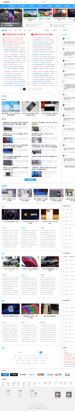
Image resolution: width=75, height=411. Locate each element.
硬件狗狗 (59, 5)
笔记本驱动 (41, 358)
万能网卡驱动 (22, 360)
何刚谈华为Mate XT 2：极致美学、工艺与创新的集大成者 (11, 234)
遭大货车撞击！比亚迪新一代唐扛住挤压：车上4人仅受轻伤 (43, 41)
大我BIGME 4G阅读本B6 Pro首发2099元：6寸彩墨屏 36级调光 (15, 81)
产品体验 (22, 5)
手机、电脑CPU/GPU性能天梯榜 (35, 24)
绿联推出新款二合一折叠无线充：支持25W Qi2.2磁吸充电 (43, 68)
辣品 (2, 383)
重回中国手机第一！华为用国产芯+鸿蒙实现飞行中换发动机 (11, 239)
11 (51, 142)
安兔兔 (24, 383)
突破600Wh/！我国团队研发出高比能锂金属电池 (47, 279)
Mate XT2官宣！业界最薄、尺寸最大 (10, 221)
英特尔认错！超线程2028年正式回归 (10, 316)
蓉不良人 (66, 71)
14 (51, 165)
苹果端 (21, 1)
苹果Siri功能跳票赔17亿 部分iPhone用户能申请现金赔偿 (43, 39)
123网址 (29, 382)
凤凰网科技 (3, 382)
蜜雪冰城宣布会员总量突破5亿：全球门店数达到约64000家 (43, 77)
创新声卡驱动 (35, 363)
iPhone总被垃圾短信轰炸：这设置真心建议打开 (47, 230)
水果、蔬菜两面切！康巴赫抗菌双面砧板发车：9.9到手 (43, 75)
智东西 (29, 383)
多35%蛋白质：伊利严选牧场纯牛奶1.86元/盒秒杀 (13, 75)
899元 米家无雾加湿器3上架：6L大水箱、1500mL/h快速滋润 (31, 337)
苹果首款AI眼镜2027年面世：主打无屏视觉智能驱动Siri (43, 60)
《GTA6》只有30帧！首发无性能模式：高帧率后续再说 (14, 68)
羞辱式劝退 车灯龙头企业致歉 (43, 34)
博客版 (25, 1)
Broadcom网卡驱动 (42, 360)
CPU (64, 209)
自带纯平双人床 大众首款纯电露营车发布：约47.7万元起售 (30, 288)
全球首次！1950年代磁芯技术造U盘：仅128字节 (13, 64)
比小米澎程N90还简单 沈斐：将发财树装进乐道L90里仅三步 (30, 285)
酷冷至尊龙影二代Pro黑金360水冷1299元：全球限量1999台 (44, 51)
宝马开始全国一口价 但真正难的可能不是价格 (9, 283)
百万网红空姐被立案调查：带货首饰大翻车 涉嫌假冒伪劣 (43, 47)
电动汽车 (23, 275)
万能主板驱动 (19, 358)
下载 (3, 348)
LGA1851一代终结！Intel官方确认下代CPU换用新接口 (14, 79)
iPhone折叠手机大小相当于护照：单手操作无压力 (29, 245)
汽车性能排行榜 (66, 253)
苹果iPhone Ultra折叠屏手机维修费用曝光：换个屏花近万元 (11, 245)
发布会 (41, 5)
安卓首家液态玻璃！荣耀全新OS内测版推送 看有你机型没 (49, 243)
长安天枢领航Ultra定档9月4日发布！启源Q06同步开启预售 (30, 290)
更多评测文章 (30, 179)
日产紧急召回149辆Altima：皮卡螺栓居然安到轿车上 (48, 288)
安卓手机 (5, 227)
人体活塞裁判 (67, 115)
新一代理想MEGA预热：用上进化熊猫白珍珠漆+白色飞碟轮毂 (31, 294)
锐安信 (18, 385)
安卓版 (17, 1)
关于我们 (8, 393)
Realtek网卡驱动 (35, 360)
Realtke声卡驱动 (42, 363)
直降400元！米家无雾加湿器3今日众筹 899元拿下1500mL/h (30, 332)
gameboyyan (67, 38)
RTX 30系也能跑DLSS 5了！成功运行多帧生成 (12, 73)
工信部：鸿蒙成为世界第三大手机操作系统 (47, 234)
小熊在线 (13, 382)
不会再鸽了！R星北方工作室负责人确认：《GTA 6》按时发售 (44, 85)
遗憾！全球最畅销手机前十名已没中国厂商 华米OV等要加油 (15, 43)
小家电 (23, 322)
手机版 (13, 1)
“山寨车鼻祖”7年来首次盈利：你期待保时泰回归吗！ (10, 290)
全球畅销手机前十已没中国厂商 (15, 34)
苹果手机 (23, 227)
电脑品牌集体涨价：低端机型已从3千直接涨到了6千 (42, 54)
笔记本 (4, 322)
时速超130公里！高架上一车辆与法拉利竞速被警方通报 (14, 85)
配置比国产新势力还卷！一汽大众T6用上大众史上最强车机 (30, 292)
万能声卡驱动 (23, 363)
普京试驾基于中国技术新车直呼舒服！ (8, 288)
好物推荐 (50, 5)
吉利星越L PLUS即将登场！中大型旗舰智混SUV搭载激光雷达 (44, 71)
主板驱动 (14, 358)
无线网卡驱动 (30, 358)
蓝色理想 (50, 382)
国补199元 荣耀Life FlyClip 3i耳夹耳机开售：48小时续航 (49, 328)
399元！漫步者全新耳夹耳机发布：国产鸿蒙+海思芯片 (48, 339)
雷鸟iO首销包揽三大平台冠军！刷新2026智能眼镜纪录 (48, 330)
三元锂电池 (65, 256)
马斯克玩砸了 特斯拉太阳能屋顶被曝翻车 (46, 292)
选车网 (65, 383)
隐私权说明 (8, 394)
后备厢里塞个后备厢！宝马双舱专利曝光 (46, 294)
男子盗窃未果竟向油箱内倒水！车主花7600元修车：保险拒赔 (44, 64)
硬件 (11, 30)
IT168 (55, 383)
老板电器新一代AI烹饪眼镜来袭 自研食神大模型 (47, 337)
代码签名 (29, 385)
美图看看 (8, 383)
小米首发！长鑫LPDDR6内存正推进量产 (11, 24)
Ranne (66, 145)
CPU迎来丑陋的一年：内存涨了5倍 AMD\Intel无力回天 (14, 71)
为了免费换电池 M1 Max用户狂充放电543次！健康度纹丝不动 (12, 334)
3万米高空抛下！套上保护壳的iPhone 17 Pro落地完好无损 (30, 237)
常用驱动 (65, 350)
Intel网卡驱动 (28, 360)
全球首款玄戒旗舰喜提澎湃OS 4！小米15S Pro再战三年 (49, 232)
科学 (20, 30)
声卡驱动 (17, 363)
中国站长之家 (61, 382)
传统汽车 (5, 275)
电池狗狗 (68, 5)
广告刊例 (20, 396)
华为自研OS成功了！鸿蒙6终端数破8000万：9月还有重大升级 (50, 237)
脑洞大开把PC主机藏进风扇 (50, 316)
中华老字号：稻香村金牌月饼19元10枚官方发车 (41, 37)
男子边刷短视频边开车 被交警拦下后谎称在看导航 (42, 81)
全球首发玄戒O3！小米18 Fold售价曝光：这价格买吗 (14, 37)
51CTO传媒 (56, 382)
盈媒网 (24, 385)
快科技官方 (35, 394)
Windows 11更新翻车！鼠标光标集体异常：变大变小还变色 (15, 47)
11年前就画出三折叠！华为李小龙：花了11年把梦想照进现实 (12, 230)
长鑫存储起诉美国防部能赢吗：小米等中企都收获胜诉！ (11, 243)
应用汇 (34, 382)
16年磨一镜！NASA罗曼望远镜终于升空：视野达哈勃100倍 (15, 51)
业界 (29, 30)
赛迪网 (18, 382)
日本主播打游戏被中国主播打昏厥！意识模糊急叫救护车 (43, 43)
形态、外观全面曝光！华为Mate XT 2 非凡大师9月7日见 (11, 232)
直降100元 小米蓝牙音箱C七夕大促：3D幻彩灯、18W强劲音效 (31, 334)
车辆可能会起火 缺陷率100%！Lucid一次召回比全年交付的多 (31, 277)
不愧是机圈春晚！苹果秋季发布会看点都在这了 (28, 232)
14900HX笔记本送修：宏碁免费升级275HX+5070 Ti (13, 77)
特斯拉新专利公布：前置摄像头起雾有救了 (47, 290)
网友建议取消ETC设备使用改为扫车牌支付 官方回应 (10, 294)
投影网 (50, 383)
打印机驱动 (36, 358)
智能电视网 (14, 383)
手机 (15, 30)
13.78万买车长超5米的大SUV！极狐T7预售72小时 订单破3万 (31, 279)
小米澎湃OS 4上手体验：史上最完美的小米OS (47, 241)
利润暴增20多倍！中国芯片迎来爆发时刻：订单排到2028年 (43, 83)
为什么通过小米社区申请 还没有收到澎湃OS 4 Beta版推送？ (49, 245)
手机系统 (42, 227)
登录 (74, 1)
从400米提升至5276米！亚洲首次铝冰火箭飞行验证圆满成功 (44, 58)
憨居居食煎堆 (67, 60)
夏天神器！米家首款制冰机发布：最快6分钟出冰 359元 (30, 341)
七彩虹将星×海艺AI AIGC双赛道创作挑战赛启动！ (10, 341)
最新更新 (4, 30)
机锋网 (71, 383)
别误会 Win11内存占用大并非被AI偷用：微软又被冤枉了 (14, 66)
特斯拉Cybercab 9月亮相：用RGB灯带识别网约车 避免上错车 (44, 56)
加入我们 (20, 393)
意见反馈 (20, 394)
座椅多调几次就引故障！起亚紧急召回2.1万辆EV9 (29, 281)
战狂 (66, 81)
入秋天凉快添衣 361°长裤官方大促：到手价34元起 (42, 62)
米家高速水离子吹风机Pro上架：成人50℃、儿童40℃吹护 (30, 339)
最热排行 (47, 30)
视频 (72, 209)
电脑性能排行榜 (66, 300)
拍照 (68, 209)
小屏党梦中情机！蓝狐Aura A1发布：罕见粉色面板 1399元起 (12, 237)
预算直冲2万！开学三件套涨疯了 (45, 18)
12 (22, 165)
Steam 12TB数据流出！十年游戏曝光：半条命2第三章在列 (14, 56)
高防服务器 (45, 383)
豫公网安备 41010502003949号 (43, 408)
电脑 (3, 300)
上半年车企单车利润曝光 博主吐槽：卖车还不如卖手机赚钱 (11, 292)
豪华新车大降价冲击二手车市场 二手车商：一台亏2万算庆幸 (11, 285)
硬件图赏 (4, 186)
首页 (4, 5)
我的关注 (55, 30)
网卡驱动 (25, 358)
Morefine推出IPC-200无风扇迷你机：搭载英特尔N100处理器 (44, 79)
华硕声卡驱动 (29, 363)
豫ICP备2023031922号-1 (32, 408)
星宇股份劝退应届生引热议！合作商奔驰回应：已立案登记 (43, 73)
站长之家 (24, 382)
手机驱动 (46, 358)
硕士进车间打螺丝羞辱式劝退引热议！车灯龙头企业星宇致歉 (15, 41)
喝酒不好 (66, 94)
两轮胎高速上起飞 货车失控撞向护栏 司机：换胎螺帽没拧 (49, 277)
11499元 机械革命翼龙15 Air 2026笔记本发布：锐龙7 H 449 (15, 83)
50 (22, 153)
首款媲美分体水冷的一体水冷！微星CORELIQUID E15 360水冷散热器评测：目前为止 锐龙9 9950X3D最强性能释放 (44, 147)
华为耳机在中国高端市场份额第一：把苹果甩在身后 (48, 334)
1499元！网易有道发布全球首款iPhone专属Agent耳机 (48, 332)
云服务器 (3, 385)
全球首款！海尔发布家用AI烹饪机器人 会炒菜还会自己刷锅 (30, 328)
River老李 (66, 134)
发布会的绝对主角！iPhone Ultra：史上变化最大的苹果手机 (30, 239)
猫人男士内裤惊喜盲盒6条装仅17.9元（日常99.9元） (13, 62)
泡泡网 (8, 382)
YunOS (39, 383)
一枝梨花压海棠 (68, 125)
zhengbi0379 (67, 104)
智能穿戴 (42, 322)
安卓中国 (34, 383)
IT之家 (39, 382)
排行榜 (32, 5)
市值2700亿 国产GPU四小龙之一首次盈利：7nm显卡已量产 (15, 60)
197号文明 (67, 48)
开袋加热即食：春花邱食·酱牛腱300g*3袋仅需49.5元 (42, 49)
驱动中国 (18, 383)
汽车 (25, 30)
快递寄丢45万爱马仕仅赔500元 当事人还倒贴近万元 (42, 45)
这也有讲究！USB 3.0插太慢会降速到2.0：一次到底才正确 (14, 54)
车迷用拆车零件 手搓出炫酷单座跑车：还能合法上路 (48, 283)
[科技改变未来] (5, 1)
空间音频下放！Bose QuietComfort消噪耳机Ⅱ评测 (48, 341)
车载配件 (42, 275)
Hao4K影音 (61, 383)
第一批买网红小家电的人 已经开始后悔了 (11, 45)
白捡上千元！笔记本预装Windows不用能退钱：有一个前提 (14, 58)
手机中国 (71, 382)
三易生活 (8, 385)
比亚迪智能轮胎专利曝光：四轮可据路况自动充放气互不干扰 (49, 285)
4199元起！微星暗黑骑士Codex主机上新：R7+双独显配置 (11, 337)
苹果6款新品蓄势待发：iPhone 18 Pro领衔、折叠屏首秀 (30, 241)
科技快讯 (12, 5)
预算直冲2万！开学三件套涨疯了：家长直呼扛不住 (10, 332)
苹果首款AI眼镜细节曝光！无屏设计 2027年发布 (47, 325)
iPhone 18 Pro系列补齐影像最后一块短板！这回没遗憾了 (30, 234)
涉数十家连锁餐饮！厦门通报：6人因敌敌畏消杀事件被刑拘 (43, 66)
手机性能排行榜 (66, 206)
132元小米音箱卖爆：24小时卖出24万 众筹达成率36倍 (30, 330)
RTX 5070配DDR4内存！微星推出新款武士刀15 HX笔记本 (11, 339)
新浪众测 (65, 382)
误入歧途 (66, 155)
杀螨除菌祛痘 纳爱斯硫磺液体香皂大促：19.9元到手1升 (14, 49)
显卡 (68, 303)
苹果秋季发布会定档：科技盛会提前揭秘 (27, 243)
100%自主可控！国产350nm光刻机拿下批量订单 (13, 39)
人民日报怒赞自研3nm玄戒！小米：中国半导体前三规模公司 (11, 241)
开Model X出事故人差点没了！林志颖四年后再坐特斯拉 (30, 283)
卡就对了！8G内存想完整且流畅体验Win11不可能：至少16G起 (50, 239)
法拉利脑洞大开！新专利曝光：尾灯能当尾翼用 (47, 281)
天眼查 (13, 385)
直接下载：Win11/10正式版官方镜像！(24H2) (62, 24)
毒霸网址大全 (45, 382)
